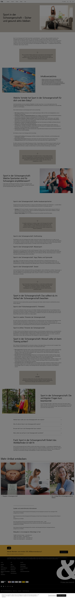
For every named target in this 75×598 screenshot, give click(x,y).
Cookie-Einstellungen (52, 595)
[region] (37, 595)
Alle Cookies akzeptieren (61, 595)
